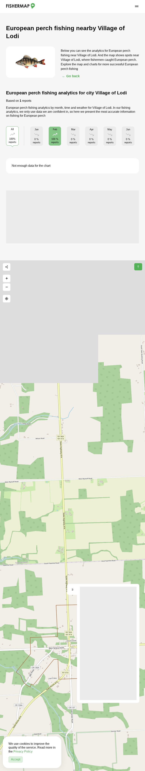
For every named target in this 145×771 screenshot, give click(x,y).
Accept (15, 759)
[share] (6, 266)
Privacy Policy (22, 751)
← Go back (71, 76)
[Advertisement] (72, 216)
